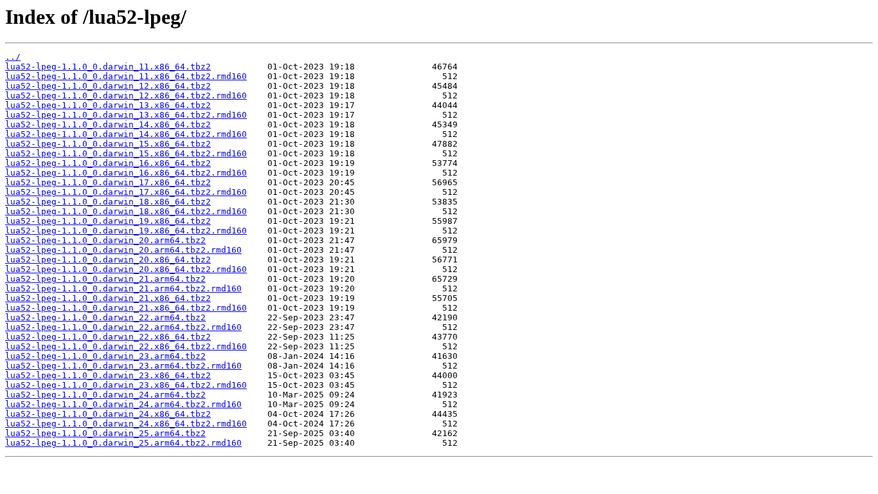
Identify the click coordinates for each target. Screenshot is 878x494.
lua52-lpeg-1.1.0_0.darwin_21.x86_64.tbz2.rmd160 (126, 308)
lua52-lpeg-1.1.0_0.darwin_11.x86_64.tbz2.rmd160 (126, 76)
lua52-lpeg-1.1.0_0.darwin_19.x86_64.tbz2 (108, 221)
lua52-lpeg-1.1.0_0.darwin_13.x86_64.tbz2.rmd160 (126, 115)
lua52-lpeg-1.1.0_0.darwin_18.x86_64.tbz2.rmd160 (126, 211)
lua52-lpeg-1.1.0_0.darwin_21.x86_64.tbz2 (108, 298)
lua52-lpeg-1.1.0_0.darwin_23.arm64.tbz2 (105, 356)
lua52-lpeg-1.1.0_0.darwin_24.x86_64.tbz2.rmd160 (126, 423)
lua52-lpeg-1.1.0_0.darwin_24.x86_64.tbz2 (108, 414)
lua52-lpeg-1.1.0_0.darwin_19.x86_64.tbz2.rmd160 (126, 230)
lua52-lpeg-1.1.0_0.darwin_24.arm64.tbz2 (105, 394)
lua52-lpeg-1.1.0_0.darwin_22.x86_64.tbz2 (108, 337)
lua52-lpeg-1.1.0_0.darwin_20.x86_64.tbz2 (108, 259)
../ (13, 57)
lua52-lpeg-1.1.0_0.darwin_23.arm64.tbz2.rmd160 (123, 365)
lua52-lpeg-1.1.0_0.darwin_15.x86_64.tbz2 (108, 144)
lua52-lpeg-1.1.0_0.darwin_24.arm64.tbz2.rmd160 (123, 404)
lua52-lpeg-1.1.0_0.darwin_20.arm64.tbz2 (105, 240)
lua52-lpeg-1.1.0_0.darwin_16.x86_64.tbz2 (108, 163)
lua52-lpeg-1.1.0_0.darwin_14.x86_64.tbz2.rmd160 (126, 134)
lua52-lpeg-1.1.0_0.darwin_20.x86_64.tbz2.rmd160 (126, 269)
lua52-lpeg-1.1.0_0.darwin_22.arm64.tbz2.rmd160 (123, 327)
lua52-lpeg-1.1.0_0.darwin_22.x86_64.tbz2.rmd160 (126, 346)
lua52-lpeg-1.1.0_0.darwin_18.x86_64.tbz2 (108, 201)
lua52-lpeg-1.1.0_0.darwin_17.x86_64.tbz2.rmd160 (126, 192)
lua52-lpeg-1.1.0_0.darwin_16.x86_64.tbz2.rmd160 (126, 173)
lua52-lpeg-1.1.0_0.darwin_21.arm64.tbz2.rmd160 (123, 288)
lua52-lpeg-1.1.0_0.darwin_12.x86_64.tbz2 (108, 86)
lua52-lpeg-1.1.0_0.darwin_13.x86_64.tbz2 (108, 105)
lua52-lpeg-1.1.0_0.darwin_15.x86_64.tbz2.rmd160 (126, 153)
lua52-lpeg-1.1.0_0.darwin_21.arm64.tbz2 (105, 279)
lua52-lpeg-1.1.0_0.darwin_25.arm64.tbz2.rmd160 (123, 443)
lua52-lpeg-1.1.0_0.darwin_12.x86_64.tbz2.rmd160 (126, 95)
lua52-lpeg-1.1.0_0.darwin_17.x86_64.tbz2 (108, 182)
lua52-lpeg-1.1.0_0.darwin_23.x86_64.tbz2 (108, 375)
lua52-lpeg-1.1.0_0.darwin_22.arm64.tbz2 (105, 317)
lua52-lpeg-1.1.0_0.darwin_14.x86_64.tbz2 (108, 124)
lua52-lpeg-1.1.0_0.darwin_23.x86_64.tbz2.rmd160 (126, 385)
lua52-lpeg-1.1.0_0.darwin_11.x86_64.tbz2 (108, 66)
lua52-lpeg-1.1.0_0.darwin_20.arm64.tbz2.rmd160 (123, 250)
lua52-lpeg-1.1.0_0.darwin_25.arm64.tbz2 (105, 433)
